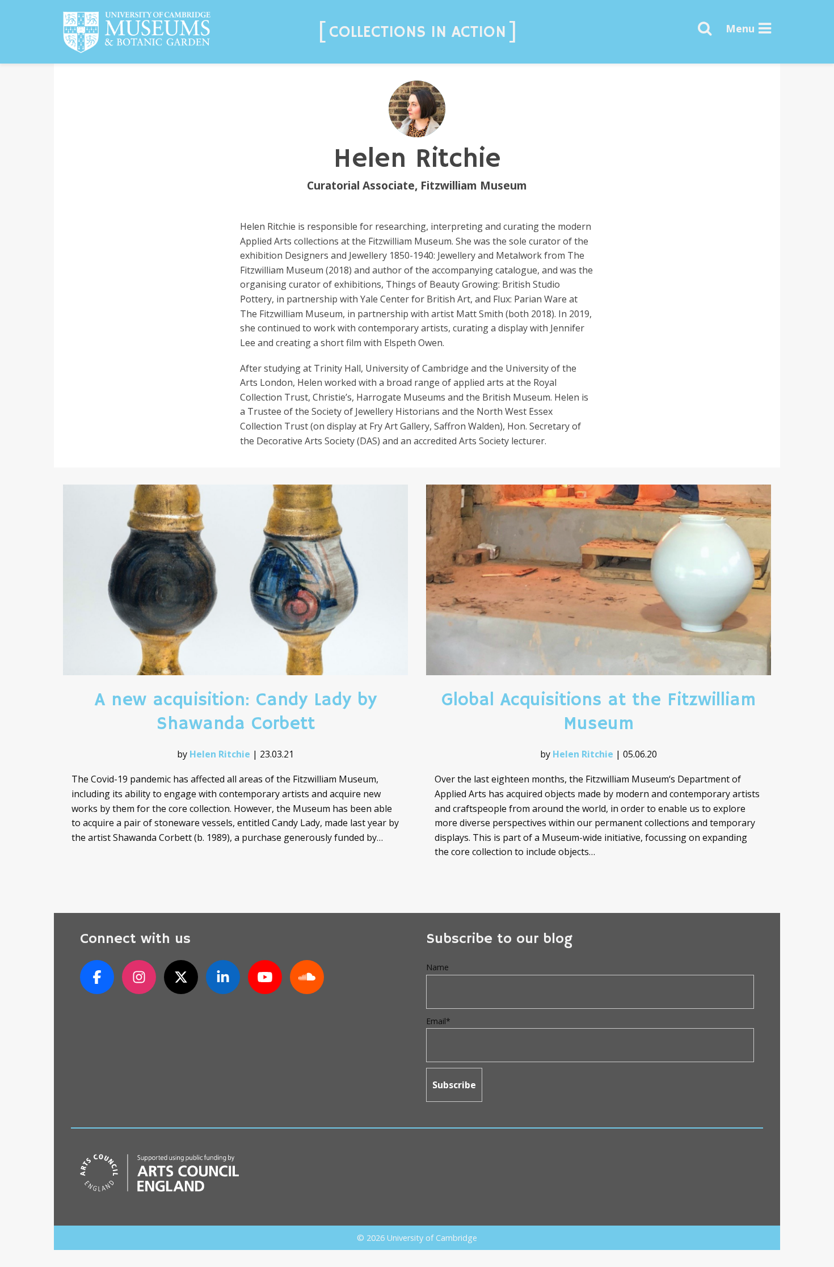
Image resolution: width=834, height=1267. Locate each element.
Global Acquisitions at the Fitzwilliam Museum (598, 712)
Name (437, 967)
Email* (438, 1021)
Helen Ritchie (219, 754)
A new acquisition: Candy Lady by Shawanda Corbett (236, 712)
